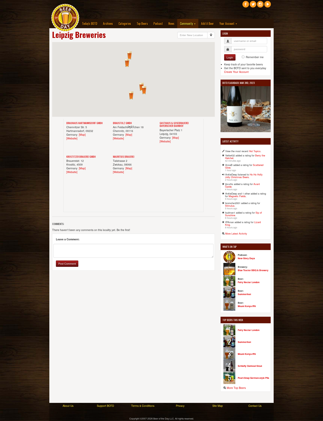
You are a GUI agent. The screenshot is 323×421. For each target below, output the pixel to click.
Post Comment (67, 263)
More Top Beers (236, 388)
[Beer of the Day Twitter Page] (253, 5)
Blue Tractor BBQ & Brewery (253, 270)
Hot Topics (255, 151)
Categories (125, 23)
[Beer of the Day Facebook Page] (245, 5)
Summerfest (244, 294)
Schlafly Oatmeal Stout (250, 366)
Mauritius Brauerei (123, 156)
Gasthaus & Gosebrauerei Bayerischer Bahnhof (174, 124)
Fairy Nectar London (248, 282)
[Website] (71, 138)
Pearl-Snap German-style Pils (253, 378)
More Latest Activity (236, 233)
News (171, 23)
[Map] (82, 134)
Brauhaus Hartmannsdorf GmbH (84, 123)
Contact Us (255, 406)
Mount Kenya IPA (247, 306)
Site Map (217, 406)
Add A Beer (207, 23)
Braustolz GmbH (122, 123)
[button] (141, 87)
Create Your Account (236, 72)
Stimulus (230, 205)
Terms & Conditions (142, 406)
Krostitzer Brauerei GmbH (81, 156)
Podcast (158, 23)
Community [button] (187, 23)
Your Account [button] (227, 23)
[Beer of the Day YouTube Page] (267, 5)
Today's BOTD (89, 23)
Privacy (180, 406)
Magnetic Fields (237, 196)
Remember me (255, 57)
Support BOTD (105, 406)
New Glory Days (246, 258)
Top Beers (142, 23)
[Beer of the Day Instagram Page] (260, 5)
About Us (68, 406)
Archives (108, 23)
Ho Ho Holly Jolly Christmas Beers (244, 176)
